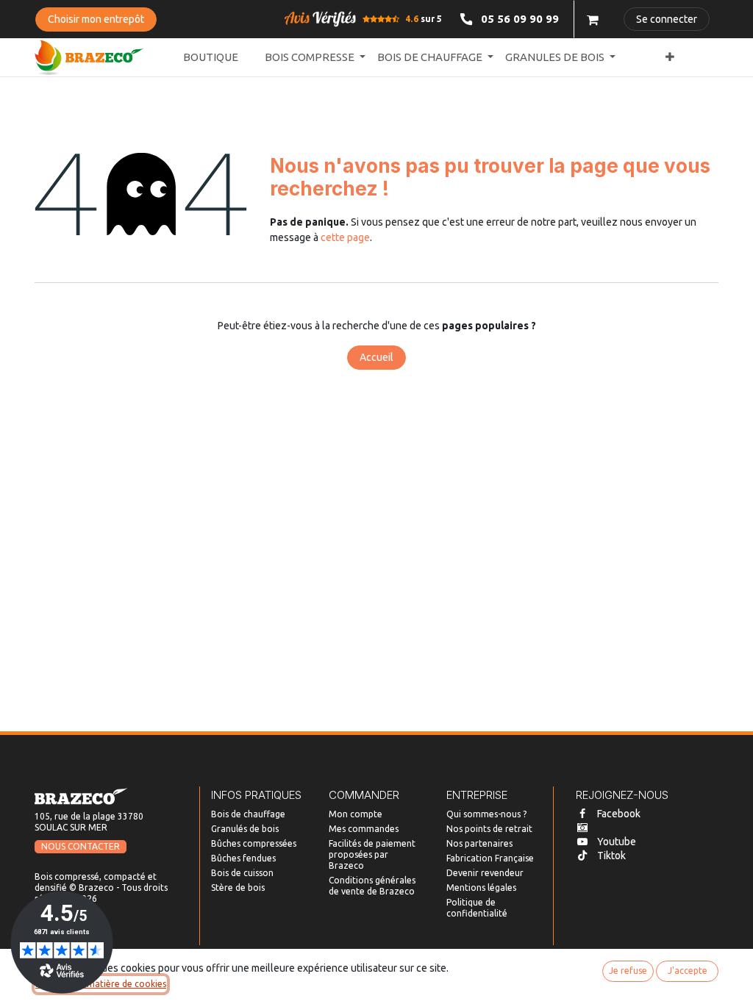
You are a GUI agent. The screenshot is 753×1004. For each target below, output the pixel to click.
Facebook (618, 814)
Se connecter (666, 19)
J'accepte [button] (687, 970)
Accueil (376, 357)
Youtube (616, 841)
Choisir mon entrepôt (96, 19)
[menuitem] (210, 57)
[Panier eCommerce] (593, 19)
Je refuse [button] (628, 970)
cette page (345, 237)
